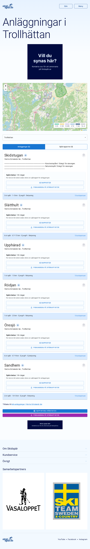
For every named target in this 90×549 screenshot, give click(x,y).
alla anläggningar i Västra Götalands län (27, 404)
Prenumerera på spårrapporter (46, 187)
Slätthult (11, 205)
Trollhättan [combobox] (8, 137)
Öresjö (9, 325)
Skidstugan (13, 155)
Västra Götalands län (12, 159)
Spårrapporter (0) (66, 147)
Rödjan (10, 285)
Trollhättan (26, 159)
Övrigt (6, 461)
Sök (65, 6)
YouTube (61, 539)
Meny (80, 6)
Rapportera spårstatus (46, 411)
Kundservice (10, 454)
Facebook (72, 539)
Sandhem (12, 365)
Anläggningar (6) (24, 147)
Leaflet (84, 130)
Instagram (83, 539)
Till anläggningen (80, 195)
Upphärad (12, 245)
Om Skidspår (10, 448)
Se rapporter (45, 183)
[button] (50, 96)
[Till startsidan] (8, 6)
